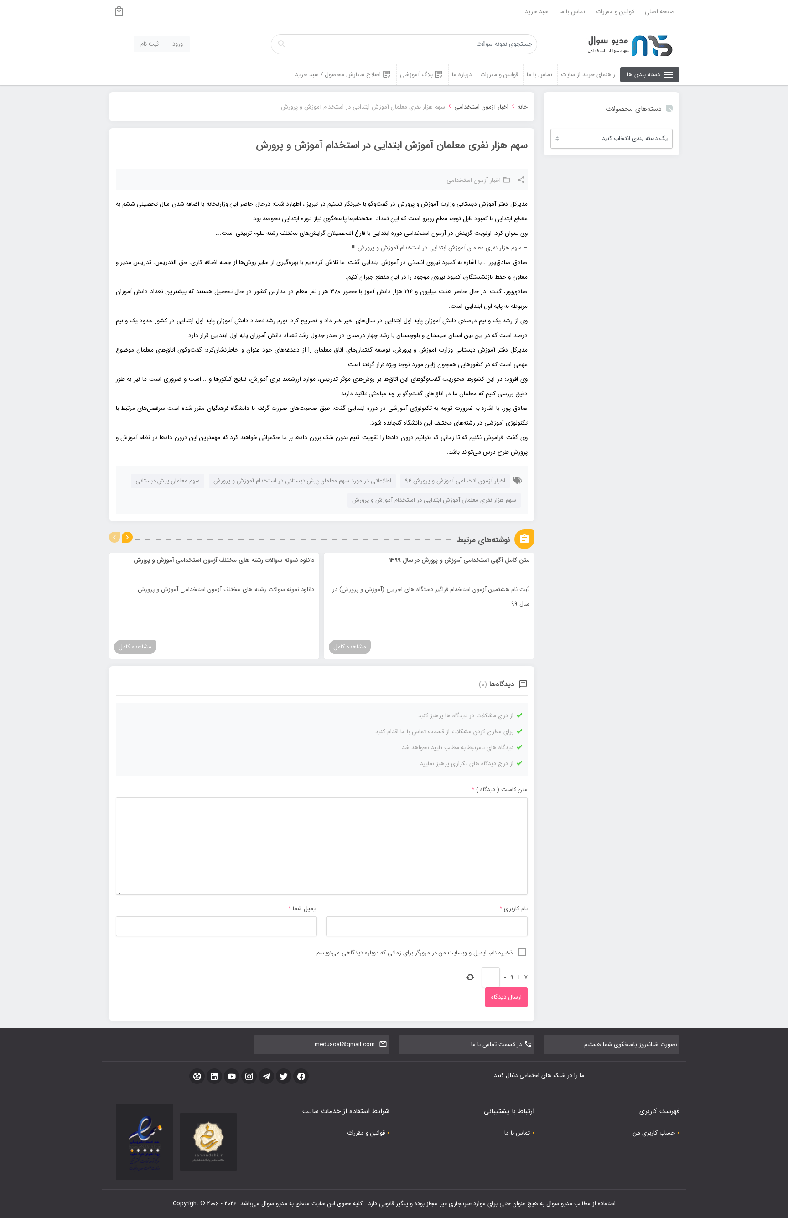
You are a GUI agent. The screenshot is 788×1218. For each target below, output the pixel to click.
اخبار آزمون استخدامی (481, 107)
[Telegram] (266, 1076)
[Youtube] (231, 1076)
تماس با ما (572, 11)
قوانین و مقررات (615, 11)
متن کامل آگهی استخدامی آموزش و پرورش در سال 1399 (459, 560)
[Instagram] (249, 1076)
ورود (177, 44)
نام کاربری (516, 908)
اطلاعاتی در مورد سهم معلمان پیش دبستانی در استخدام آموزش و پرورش (302, 481)
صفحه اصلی (660, 11)
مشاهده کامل (349, 647)
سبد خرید (537, 11)
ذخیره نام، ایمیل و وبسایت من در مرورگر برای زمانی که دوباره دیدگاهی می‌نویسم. (414, 953)
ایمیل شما (305, 908)
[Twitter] (283, 1076)
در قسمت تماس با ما (496, 1044)
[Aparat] (197, 1076)
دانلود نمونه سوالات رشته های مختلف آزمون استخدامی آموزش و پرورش (224, 560)
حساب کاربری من (654, 1133)
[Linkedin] (214, 1076)
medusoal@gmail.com (345, 1044)
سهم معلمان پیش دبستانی (167, 481)
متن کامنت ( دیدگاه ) (500, 789)
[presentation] (114, 537)
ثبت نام (149, 44)
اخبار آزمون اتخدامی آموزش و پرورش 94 (455, 481)
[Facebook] (301, 1076)
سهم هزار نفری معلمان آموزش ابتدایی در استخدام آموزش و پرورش (434, 500)
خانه (523, 107)
